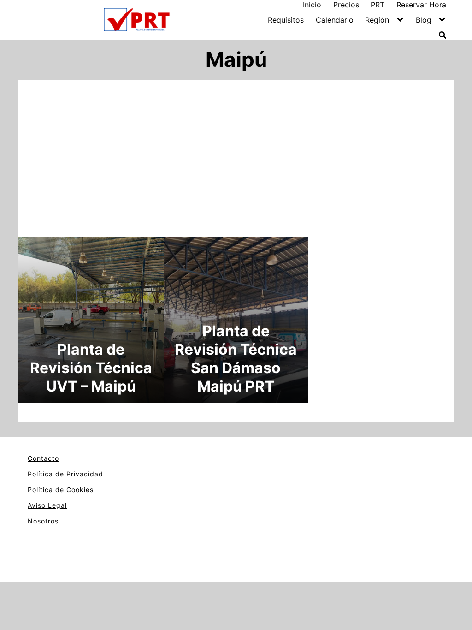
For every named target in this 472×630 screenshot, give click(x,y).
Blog (423, 19)
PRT (377, 4)
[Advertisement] (236, 156)
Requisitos (286, 19)
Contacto (43, 458)
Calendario (335, 19)
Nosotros (43, 521)
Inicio (312, 4)
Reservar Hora (421, 4)
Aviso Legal (47, 505)
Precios (346, 4)
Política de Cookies (61, 489)
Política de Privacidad (65, 474)
